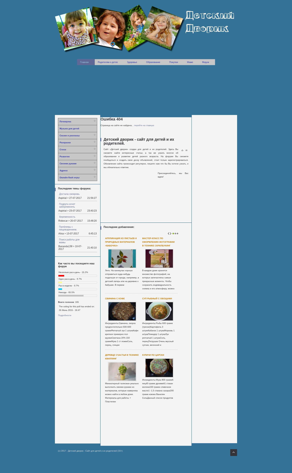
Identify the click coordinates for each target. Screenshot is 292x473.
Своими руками (68, 163)
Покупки (173, 62)
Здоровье (132, 62)
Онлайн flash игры (70, 177)
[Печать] (182, 150)
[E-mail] (186, 150)
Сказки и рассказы (70, 135)
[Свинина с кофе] (122, 320)
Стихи (63, 149)
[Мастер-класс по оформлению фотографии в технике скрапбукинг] (159, 267)
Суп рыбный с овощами (157, 298)
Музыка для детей (69, 128)
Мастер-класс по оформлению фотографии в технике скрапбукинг (158, 242)
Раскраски (65, 142)
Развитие (65, 156)
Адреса (64, 170)
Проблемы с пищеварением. (68, 228)
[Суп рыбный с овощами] (159, 320)
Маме (190, 62)
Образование (153, 62)
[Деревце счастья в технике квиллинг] (122, 380)
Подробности (64, 315)
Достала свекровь (69, 194)
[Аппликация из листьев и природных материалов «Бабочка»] (122, 267)
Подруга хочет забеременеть (67, 205)
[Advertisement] (146, 90)
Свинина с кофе (115, 298)
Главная (84, 62)
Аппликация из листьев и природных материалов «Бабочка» (121, 242)
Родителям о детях (108, 62)
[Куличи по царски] (159, 376)
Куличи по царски (153, 355)
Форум (205, 62)
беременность (67, 217)
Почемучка (65, 121)
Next (170, 233)
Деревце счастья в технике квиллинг (122, 357)
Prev (168, 233)
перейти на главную (144, 125)
